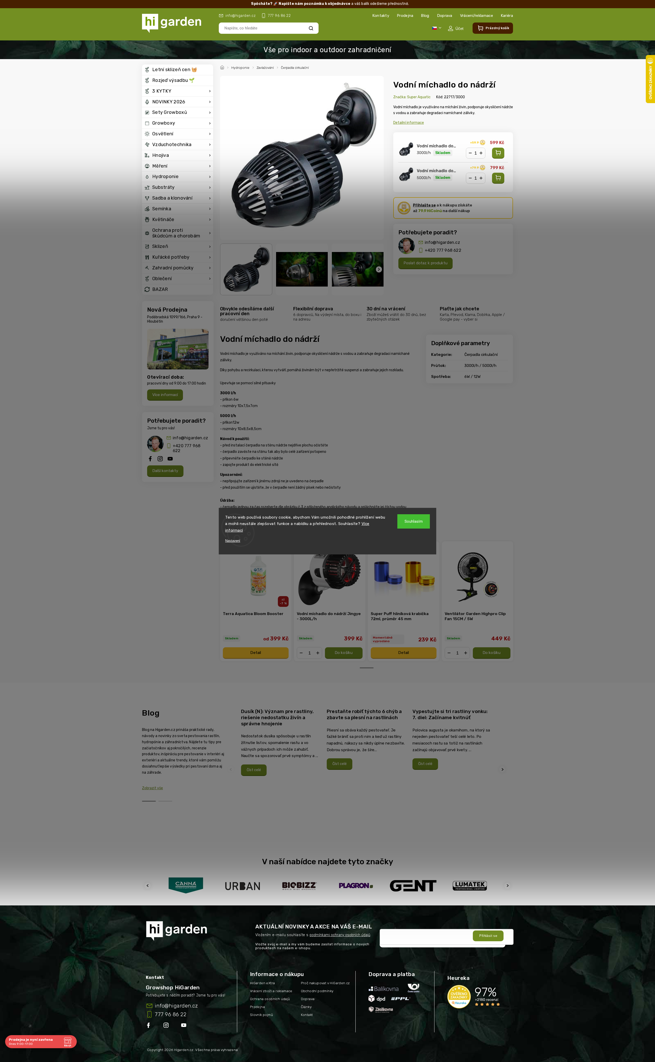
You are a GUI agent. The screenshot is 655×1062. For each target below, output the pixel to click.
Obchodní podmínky (317, 991)
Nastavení (232, 541)
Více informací (165, 394)
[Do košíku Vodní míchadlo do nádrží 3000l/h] (498, 153)
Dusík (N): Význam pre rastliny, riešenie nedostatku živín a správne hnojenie (277, 717)
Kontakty (380, 15)
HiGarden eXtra (262, 983)
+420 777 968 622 (186, 448)
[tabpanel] (255, 601)
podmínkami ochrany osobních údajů (340, 935)
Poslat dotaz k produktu (425, 263)
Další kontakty (165, 470)
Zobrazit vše (152, 788)
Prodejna (405, 15)
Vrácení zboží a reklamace (271, 991)
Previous (231, 769)
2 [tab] (165, 801)
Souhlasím (414, 521)
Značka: (412, 97)
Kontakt (307, 1015)
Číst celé (254, 770)
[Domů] (223, 66)
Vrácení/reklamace (476, 15)
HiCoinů (430, 211)
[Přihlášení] (455, 28)
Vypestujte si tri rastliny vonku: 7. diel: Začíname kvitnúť (450, 714)
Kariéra (507, 15)
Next (503, 769)
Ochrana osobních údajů (270, 999)
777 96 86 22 (170, 1014)
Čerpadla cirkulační (481, 354)
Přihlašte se (424, 205)
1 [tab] (367, 667)
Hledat (311, 28)
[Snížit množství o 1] (470, 153)
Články (306, 1007)
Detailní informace (408, 123)
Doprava (444, 15)
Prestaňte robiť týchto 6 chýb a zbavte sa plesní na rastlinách (364, 714)
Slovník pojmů (261, 1015)
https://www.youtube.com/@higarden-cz (185, 1026)
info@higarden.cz (190, 437)
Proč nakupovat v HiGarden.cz (325, 983)
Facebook (149, 1026)
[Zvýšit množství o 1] (481, 153)
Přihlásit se (488, 936)
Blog (425, 15)
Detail (255, 652)
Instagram (166, 1026)
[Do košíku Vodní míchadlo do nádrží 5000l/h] (498, 178)
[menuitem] (177, 69)
